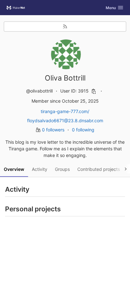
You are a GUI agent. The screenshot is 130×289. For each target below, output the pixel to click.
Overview (14, 169)
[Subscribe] (65, 26)
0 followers (54, 129)
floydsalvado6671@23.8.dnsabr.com (65, 120)
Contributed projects (98, 169)
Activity (39, 169)
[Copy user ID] (94, 91)
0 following (83, 129)
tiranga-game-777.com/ (65, 111)
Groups (62, 169)
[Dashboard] (16, 7)
